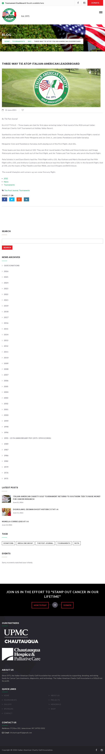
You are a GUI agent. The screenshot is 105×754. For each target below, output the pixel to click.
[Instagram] (84, 3)
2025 (6, 277)
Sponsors (8, 709)
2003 (6, 398)
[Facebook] (78, 3)
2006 (6, 381)
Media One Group (25, 543)
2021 (6, 300)
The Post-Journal (11, 190)
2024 (6, 283)
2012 (6, 346)
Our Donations (12, 266)
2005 (6, 386)
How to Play (40, 605)
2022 (6, 294)
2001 (6, 409)
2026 (6, 271)
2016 (6, 323)
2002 (6, 404)
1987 (6, 450)
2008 (6, 369)
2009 (6, 363)
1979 (6, 467)
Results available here (35, 3)
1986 (6, 455)
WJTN (76, 543)
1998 (6, 427)
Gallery (8, 704)
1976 (6, 473)
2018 (6, 312)
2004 (6, 392)
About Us (55, 695)
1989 (6, 444)
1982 (6, 461)
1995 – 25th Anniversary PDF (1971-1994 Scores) (27, 438)
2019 (6, 306)
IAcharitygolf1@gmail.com (21, 732)
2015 (29, 41)
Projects (55, 700)
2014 (6, 335)
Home (7, 41)
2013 (6, 340)
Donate (95, 3)
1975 (6, 479)
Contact (8, 713)
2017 (6, 317)
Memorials (56, 704)
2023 (6, 289)
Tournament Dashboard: (16, 3)
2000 (6, 415)
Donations (8, 543)
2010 (6, 358)
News (6, 182)
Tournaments (18, 41)
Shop (53, 709)
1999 (6, 421)
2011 (6, 352)
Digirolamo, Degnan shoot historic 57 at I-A (35, 509)
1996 (6, 432)
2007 (6, 375)
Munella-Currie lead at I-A (15, 521)
